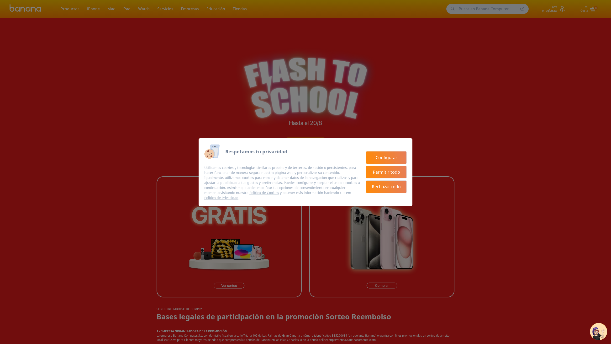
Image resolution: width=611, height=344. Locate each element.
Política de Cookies (264, 192)
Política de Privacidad (221, 197)
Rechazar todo (386, 186)
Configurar (386, 157)
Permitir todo (386, 172)
